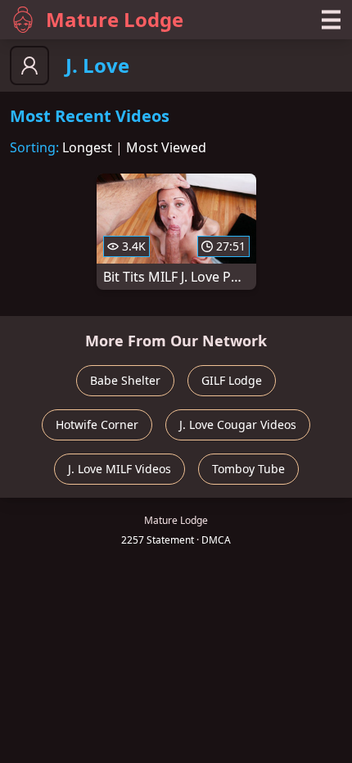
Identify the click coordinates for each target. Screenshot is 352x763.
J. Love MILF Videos (119, 468)
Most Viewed (166, 147)
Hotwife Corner (97, 424)
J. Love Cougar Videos (237, 424)
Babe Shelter (125, 380)
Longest (87, 147)
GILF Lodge (231, 380)
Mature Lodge (114, 19)
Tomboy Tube (248, 468)
